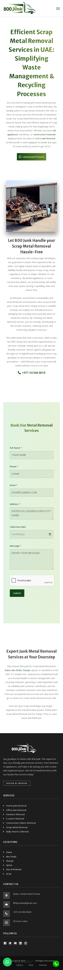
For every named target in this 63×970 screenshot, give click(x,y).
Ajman (9, 865)
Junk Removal (48, 138)
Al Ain (8, 873)
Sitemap (43, 965)
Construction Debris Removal (21, 822)
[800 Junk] (19, 8)
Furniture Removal (15, 814)
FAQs (31, 965)
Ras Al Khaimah (13, 869)
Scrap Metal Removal (16, 827)
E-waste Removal (15, 818)
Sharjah (26, 670)
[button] (31, 157)
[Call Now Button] (56, 964)
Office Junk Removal (16, 810)
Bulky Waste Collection (17, 831)
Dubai (7, 670)
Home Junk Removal (16, 805)
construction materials (44, 134)
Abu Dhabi (17, 670)
